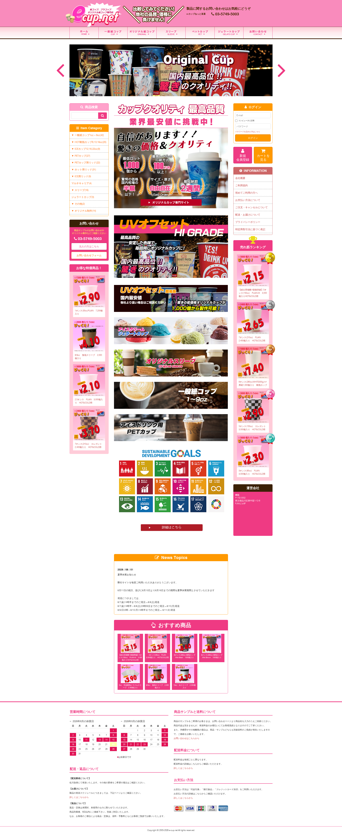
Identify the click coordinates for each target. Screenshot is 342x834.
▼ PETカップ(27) (80, 155)
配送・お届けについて (247, 214)
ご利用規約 (241, 185)
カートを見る (263, 157)
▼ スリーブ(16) (80, 190)
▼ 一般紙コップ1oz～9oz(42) (87, 135)
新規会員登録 (242, 157)
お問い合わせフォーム (89, 255)
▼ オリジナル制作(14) (83, 210)
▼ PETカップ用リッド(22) (85, 162)
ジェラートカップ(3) (82, 197)
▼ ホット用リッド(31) (83, 169)
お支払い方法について (247, 200)
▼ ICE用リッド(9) (81, 176)
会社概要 (240, 178)
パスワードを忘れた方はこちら (247, 131)
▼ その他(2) (78, 203)
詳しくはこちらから (79, 797)
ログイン (253, 138)
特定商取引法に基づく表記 (250, 229)
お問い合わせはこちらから (186, 738)
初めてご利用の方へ (246, 192)
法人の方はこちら (89, 246)
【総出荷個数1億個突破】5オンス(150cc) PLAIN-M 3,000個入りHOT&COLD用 (130, 657)
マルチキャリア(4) (81, 183)
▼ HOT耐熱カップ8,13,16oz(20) (88, 142)
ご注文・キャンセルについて (251, 207)
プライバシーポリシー (247, 222)
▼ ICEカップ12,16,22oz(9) (85, 148)
